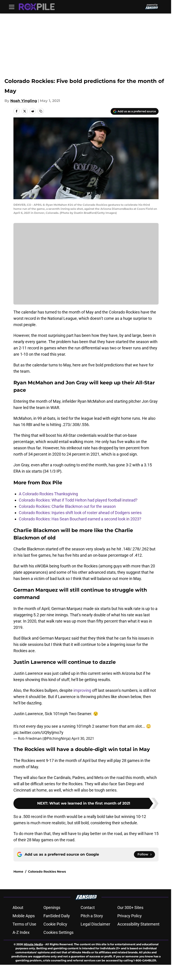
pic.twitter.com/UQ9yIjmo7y (38, 732)
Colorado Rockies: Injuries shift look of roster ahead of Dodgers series (80, 512)
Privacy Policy (129, 915)
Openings (51, 907)
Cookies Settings (58, 932)
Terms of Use (24, 924)
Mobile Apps (24, 915)
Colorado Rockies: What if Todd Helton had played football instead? (78, 500)
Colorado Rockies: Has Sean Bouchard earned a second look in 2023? (80, 519)
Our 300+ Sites (130, 907)
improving (82, 690)
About (18, 907)
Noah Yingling (23, 101)
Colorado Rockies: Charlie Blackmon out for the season (67, 506)
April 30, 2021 (82, 738)
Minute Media (33, 944)
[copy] (41, 111)
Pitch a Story (92, 915)
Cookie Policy (55, 924)
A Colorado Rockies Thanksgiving (48, 493)
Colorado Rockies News (47, 872)
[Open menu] (11, 6)
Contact (88, 907)
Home (18, 872)
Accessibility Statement (138, 924)
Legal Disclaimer (95, 924)
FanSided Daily (56, 915)
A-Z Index (21, 932)
